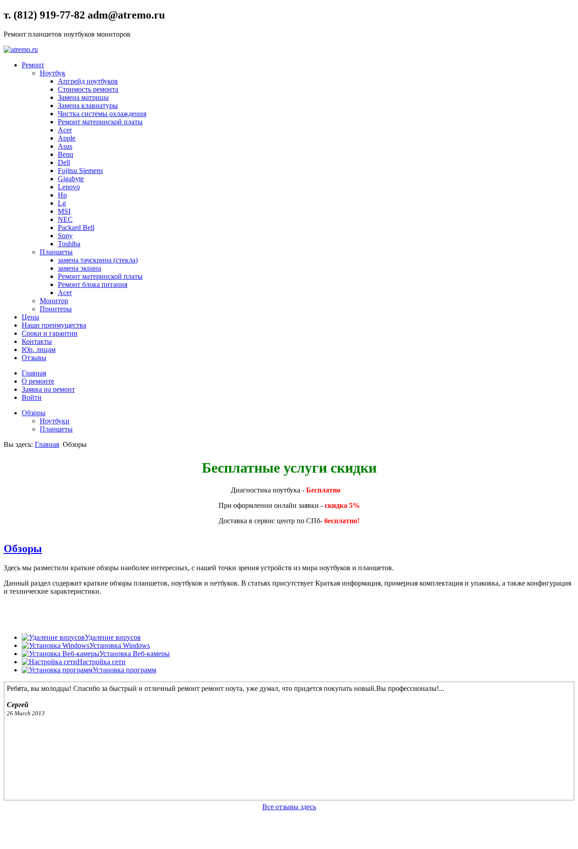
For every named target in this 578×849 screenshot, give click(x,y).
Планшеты (56, 252)
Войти (32, 397)
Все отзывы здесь (289, 807)
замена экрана (79, 268)
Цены (30, 317)
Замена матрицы (83, 97)
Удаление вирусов (113, 637)
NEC (65, 219)
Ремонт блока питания (92, 284)
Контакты (37, 341)
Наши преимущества (54, 325)
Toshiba (69, 244)
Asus (65, 146)
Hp (62, 195)
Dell (64, 162)
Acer (65, 130)
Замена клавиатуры (88, 105)
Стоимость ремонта (88, 89)
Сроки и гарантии (50, 333)
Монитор (54, 301)
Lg (62, 203)
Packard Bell (76, 227)
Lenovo (69, 187)
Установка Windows (119, 645)
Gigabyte (71, 179)
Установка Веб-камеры (134, 653)
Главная (34, 373)
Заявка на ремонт (48, 389)
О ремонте (38, 381)
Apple (66, 138)
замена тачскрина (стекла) (98, 260)
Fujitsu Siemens (80, 170)
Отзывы (34, 357)
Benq (65, 154)
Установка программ (124, 670)
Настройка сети (101, 662)
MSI (64, 211)
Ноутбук (52, 73)
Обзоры (34, 413)
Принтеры (56, 309)
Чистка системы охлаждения (102, 113)
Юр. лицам (39, 349)
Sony (65, 235)
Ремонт (33, 65)
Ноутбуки (55, 421)
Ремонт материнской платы (100, 122)
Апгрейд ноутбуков (88, 81)
